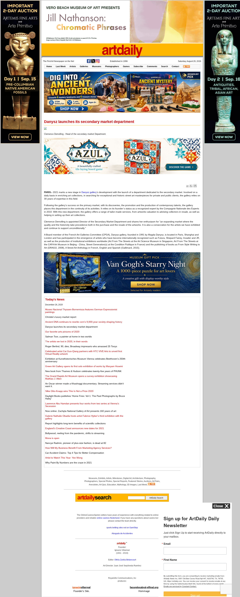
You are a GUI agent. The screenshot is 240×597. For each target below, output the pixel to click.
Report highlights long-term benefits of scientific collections (75, 423)
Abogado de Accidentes (122, 533)
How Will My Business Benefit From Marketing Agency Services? (78, 448)
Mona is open (52, 438)
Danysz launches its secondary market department (71, 326)
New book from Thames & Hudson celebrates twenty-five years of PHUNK (83, 371)
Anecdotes (93, 485)
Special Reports (120, 481)
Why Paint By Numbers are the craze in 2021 (68, 462)
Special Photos (105, 481)
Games (126, 66)
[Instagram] (98, 62)
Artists (73, 66)
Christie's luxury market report (60, 317)
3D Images (132, 485)
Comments (152, 66)
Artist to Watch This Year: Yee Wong (63, 457)
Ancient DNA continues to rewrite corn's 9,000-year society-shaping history (83, 322)
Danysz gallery (89, 192)
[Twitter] (93, 62)
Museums (96, 66)
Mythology (121, 485)
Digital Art (127, 478)
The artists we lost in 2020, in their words (66, 341)
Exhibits (101, 478)
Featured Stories (135, 481)
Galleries (84, 66)
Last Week (61, 66)
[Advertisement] (163, 321)
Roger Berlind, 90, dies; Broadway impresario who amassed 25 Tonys (81, 346)
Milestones (117, 478)
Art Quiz (102, 485)
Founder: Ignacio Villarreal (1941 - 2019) (122, 550)
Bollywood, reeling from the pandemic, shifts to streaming (74, 433)
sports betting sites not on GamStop (122, 527)
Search (164, 66)
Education (111, 485)
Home (49, 66)
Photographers (112, 66)
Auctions (147, 481)
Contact (175, 66)
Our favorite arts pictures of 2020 (62, 331)
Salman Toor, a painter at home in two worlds (68, 336)
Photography (149, 478)
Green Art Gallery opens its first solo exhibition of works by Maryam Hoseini (84, 366)
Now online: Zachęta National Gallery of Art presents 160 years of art (80, 411)
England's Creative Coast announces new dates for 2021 (74, 428)
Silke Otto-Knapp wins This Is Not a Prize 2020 (69, 391)
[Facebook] (89, 62)
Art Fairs (156, 481)
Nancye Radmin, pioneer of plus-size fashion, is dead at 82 (75, 443)
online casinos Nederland (108, 518)
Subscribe (138, 66)
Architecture (137, 478)
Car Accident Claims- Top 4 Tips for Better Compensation (74, 453)
